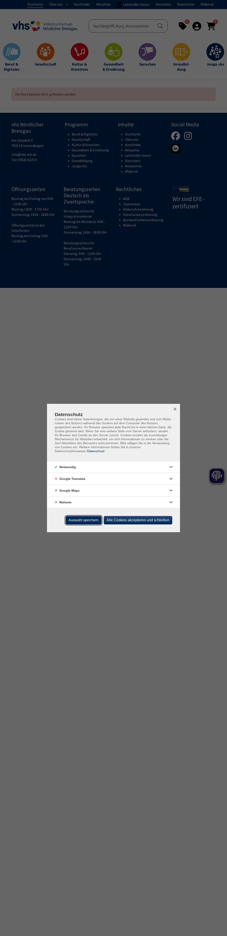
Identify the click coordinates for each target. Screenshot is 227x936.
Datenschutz (96, 451)
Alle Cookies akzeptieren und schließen (138, 520)
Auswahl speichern (83, 520)
